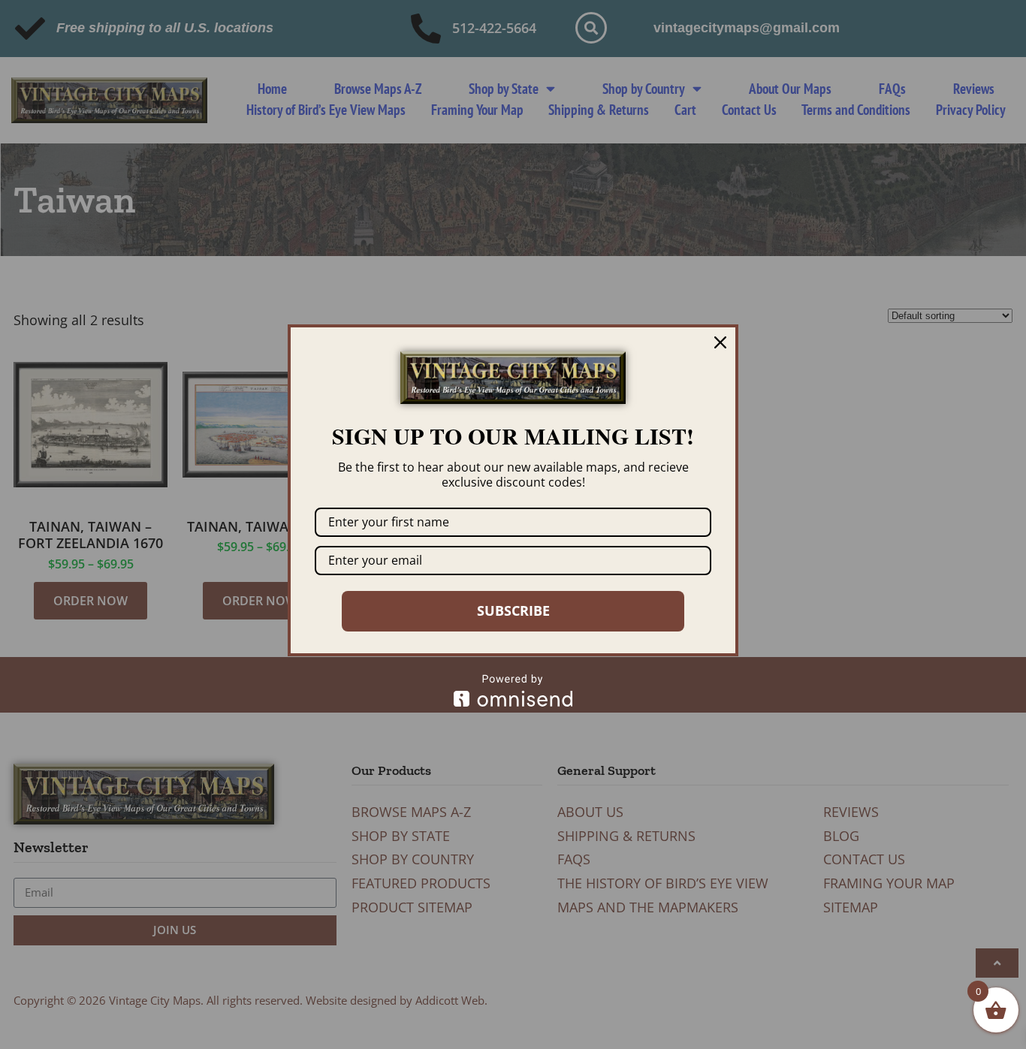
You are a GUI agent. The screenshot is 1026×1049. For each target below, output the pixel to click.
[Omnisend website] (513, 690)
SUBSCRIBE (513, 610)
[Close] (720, 342)
